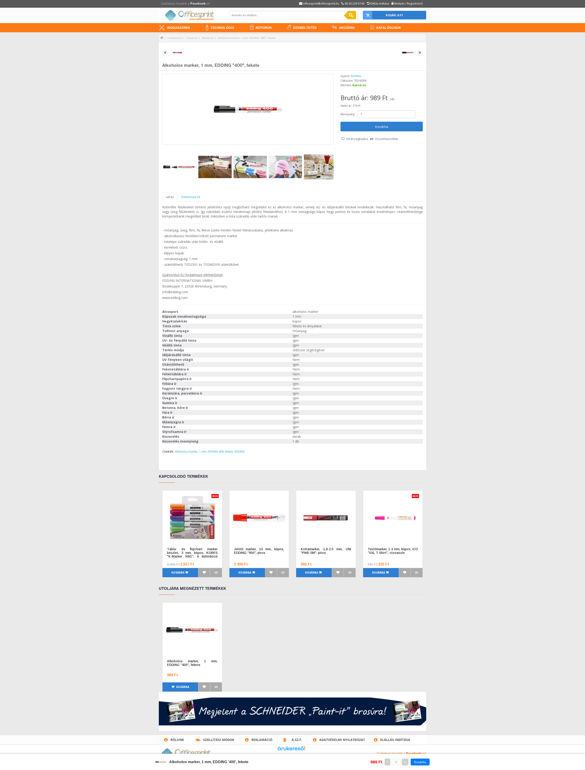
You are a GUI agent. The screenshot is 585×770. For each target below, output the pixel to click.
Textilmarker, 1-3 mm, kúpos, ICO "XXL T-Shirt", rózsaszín (393, 551)
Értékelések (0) (190, 197)
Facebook (197, 4)
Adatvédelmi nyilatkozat (342, 740)
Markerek (208, 38)
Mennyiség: (347, 114)
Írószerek (192, 38)
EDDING (356, 76)
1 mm (203, 451)
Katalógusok (388, 28)
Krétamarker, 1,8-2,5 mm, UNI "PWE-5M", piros (326, 551)
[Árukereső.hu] (291, 750)
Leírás (170, 197)
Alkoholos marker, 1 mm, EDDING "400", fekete (247, 38)
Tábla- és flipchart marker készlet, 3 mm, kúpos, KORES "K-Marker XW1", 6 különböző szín (192, 552)
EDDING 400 (216, 451)
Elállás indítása (395, 740)
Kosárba (381, 126)
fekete (229, 451)
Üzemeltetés (304, 28)
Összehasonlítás (387, 139)
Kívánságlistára (357, 139)
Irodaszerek (178, 28)
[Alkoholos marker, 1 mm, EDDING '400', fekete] (248, 109)
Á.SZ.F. (297, 740)
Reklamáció (261, 740)
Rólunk (177, 740)
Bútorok (264, 28)
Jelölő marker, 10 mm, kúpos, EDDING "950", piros (259, 551)
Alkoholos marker (186, 451)
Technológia (222, 28)
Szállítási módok (218, 740)
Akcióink (347, 28)
